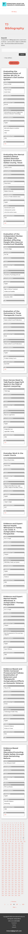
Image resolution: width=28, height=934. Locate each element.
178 (22, 862)
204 (16, 869)
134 (16, 850)
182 (12, 863)
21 (2, 826)
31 (5, 828)
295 (16, 893)
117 (6, 847)
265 (9, 886)
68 (7, 836)
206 (22, 869)
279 (9, 889)
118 (9, 847)
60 (10, 834)
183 (16, 863)
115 (22, 845)
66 (2, 836)
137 (3, 852)
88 (13, 839)
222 (6, 875)
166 (6, 860)
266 (12, 886)
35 (15, 828)
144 (3, 854)
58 (5, 834)
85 (5, 839)
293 (9, 893)
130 (3, 850)
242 (3, 880)
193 (3, 867)
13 (5, 824)
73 (20, 836)
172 (3, 862)
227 (22, 875)
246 (16, 880)
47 (23, 830)
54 (18, 832)
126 (12, 849)
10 (20, 823)
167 (9, 860)
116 (3, 847)
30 (2, 828)
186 (3, 865)
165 (3, 860)
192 (22, 865)
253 (16, 882)
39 (2, 830)
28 (20, 826)
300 (9, 895)
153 (9, 856)
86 (7, 839)
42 (10, 830)
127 (16, 849)
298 (3, 895)
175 (12, 862)
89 (15, 839)
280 (12, 889)
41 (7, 830)
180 (6, 863)
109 (3, 845)
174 (9, 862)
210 (12, 871)
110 (6, 845)
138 (6, 852)
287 (12, 891)
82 (20, 837)
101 (24, 841)
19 (20, 824)
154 (12, 856)
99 (18, 841)
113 (16, 845)
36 (18, 828)
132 (9, 850)
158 (3, 858)
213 (22, 871)
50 (7, 832)
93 (2, 841)
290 (22, 891)
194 (6, 867)
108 (22, 843)
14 (7, 824)
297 (22, 893)
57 (2, 834)
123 (3, 849)
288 (16, 891)
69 (10, 836)
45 (18, 830)
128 (19, 849)
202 (9, 869)
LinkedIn (14, 927)
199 (22, 867)
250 (6, 882)
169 (16, 860)
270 (3, 888)
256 (3, 884)
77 (7, 837)
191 (19, 865)
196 (12, 867)
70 (13, 836)
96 (10, 841)
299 (6, 895)
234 (22, 876)
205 (19, 869)
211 (16, 871)
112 (12, 845)
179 (3, 863)
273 (12, 888)
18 (18, 824)
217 (12, 873)
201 (6, 869)
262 (22, 884)
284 (3, 891)
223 (9, 875)
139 (9, 852)
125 (9, 849)
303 (19, 895)
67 (5, 836)
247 (19, 880)
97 (13, 841)
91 (20, 839)
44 (15, 830)
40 (5, 830)
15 (10, 824)
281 (16, 889)
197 (16, 867)
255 (22, 882)
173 (6, 862)
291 (3, 893)
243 (6, 880)
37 (20, 828)
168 (12, 860)
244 (9, 880)
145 (6, 854)
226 (19, 875)
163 (19, 858)
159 (6, 858)
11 (23, 823)
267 (16, 886)
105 (12, 843)
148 (16, 854)
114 (19, 845)
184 (19, 863)
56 (23, 832)
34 (13, 828)
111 (9, 845)
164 (22, 858)
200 (3, 869)
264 (6, 886)
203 (12, 869)
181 (9, 863)
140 (12, 852)
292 (6, 893)
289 (19, 891)
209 (9, 871)
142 (19, 852)
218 (16, 873)
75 (2, 837)
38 (23, 828)
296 (19, 893)
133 (12, 850)
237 (9, 878)
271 (6, 888)
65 (23, 834)
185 (22, 863)
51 (10, 832)
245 (12, 880)
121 (19, 847)
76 (5, 837)
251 (9, 882)
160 (9, 858)
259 (12, 884)
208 (6, 871)
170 (19, 860)
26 (15, 826)
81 (18, 837)
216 (9, 873)
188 (9, 865)
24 (10, 826)
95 (7, 841)
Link (5, 143)
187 (6, 865)
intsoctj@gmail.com (14, 931)
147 (12, 854)
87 (10, 839)
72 (18, 836)
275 (19, 888)
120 (16, 847)
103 (6, 843)
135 (19, 850)
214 (3, 873)
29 (23, 826)
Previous (13, 901)
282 (19, 889)
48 (2, 832)
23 (7, 826)
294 (12, 893)
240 (19, 878)
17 (15, 824)
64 (20, 834)
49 (5, 832)
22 (5, 826)
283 (22, 889)
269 (22, 886)
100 (21, 841)
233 (19, 876)
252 (12, 882)
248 (22, 880)
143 (22, 852)
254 (19, 882)
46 (20, 830)
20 (23, 824)
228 (3, 876)
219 (19, 873)
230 (9, 876)
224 (12, 875)
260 (16, 884)
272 (9, 888)
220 (22, 873)
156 (19, 856)
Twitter (14, 925)
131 (6, 850)
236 (6, 878)
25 (13, 826)
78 (10, 837)
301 (12, 895)
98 (15, 841)
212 (19, 871)
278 (6, 889)
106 (16, 843)
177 (19, 862)
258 (9, 884)
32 (7, 828)
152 (6, 856)
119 (12, 847)
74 (23, 836)
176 (16, 862)
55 (20, 832)
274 (16, 888)
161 (12, 858)
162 (16, 858)
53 (15, 832)
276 (22, 888)
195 (9, 867)
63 (18, 834)
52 (13, 832)
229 (6, 876)
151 (3, 856)
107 (19, 843)
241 (22, 878)
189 (12, 865)
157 (22, 856)
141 (16, 852)
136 (22, 850)
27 (18, 826)
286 (9, 891)
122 (22, 847)
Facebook (14, 923)
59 (7, 834)
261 (19, 884)
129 (22, 849)
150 (22, 854)
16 (13, 824)
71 (15, 836)
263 (3, 886)
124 (6, 849)
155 (16, 856)
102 (3, 843)
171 (22, 860)
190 (16, 865)
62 (15, 834)
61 (13, 834)
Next (15, 907)
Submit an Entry (14, 63)
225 (16, 875)
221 (3, 875)
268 (19, 886)
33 (10, 828)
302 (16, 895)
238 (12, 878)
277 (3, 889)
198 (19, 867)
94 (5, 841)
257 (6, 884)
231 (12, 876)
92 (23, 839)
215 (6, 873)
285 (6, 891)
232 (16, 876)
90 (18, 839)
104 (9, 843)
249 (3, 882)
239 (16, 878)
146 (9, 854)
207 (3, 871)
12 (2, 824)
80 (15, 837)
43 (13, 830)
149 (19, 854)
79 (13, 837)
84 (2, 839)
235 (3, 878)
